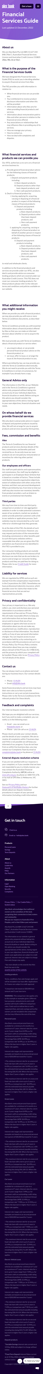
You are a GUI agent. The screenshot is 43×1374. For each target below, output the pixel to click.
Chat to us (13, 830)
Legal (7, 884)
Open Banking (10, 886)
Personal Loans (10, 847)
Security (8, 889)
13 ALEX (16, 681)
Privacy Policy (34, 655)
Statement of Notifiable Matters (15, 787)
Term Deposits (10, 852)
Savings (7, 850)
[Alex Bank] (8, 6)
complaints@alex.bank (11, 752)
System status (10, 905)
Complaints (9, 892)
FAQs (7, 871)
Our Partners (9, 873)
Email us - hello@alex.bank (18, 835)
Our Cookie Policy (24, 902)
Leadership (9, 865)
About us (8, 863)
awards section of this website (16, 970)
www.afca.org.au (9, 775)
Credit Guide (23, 564)
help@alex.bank (18, 683)
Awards (7, 868)
